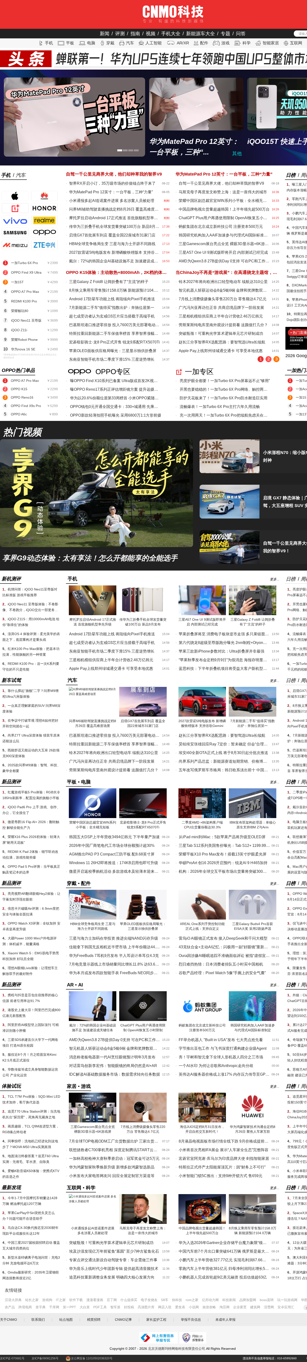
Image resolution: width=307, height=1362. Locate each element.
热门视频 (22, 432)
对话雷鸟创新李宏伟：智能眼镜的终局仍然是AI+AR (113, 1066)
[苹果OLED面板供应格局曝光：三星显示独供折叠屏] (143, 918)
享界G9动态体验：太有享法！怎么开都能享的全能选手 (89, 558)
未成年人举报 (225, 1319)
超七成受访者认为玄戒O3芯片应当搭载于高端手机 (112, 316)
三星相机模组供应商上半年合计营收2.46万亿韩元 (221, 316)
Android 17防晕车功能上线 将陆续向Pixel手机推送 (112, 299)
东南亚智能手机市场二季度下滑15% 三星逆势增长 (111, 359)
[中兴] (44, 245)
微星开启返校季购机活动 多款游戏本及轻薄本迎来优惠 (114, 871)
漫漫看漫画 (94, 1300)
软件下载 (76, 1300)
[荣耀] (44, 208)
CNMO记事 (123, 1319)
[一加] (15, 208)
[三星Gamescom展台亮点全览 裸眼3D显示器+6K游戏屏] (92, 1121)
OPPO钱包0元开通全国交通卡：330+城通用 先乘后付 (115, 407)
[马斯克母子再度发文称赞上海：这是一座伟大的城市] (143, 1223)
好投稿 (129, 1307)
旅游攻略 (209, 1307)
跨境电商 (25, 1307)
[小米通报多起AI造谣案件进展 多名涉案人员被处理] (92, 1201)
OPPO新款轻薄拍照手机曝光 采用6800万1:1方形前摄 (115, 415)
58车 (164, 1300)
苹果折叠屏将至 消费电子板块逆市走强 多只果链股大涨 (224, 634)
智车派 (115, 1307)
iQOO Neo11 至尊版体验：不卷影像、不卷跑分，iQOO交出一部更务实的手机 (30, 610)
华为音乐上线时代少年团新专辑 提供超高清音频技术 (113, 1269)
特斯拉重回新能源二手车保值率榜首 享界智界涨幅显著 (114, 333)
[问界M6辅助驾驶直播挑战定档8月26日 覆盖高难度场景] (92, 694)
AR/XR (183, 43)
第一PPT (69, 1307)
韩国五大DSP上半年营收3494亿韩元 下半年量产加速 (114, 837)
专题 (225, 33)
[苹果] (15, 196)
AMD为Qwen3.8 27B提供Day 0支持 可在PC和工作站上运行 (224, 261)
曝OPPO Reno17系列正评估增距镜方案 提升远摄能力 (115, 389)
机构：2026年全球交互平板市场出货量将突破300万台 (224, 871)
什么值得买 (128, 1300)
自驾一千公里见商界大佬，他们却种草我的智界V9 (221, 183)
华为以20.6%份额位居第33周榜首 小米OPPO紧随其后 (115, 398)
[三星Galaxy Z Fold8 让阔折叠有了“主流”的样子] (252, 614)
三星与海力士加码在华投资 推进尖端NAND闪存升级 (113, 938)
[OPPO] (44, 233)
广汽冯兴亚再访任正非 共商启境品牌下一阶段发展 (221, 308)
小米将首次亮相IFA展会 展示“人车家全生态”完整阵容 (223, 1150)
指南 (135, 33)
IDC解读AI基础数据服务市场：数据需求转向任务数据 (114, 1074)
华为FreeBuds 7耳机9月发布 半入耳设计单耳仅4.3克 (114, 956)
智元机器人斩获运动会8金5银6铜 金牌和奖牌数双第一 (224, 290)
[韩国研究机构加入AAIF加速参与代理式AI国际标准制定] (252, 1020)
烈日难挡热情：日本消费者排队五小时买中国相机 (221, 964)
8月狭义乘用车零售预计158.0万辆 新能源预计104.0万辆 (114, 290)
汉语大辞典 (13, 1300)
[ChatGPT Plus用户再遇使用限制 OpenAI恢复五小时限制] (143, 1020)
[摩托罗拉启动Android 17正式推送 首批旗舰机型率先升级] (92, 614)
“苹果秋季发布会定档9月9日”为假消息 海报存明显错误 (224, 660)
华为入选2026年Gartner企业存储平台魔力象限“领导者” (224, 1243)
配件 (204, 43)
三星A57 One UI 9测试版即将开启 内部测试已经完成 (223, 252)
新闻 (104, 33)
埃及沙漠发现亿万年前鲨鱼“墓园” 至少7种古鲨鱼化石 (114, 1251)
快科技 (177, 1300)
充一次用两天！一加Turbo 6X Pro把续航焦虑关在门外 (225, 415)
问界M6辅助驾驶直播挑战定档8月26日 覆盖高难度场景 (114, 209)
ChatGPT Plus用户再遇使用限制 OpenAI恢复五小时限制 (224, 218)
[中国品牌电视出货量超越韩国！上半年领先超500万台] (202, 1223)
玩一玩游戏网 (287, 1300)
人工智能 (153, 43)
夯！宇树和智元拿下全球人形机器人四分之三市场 (221, 1057)
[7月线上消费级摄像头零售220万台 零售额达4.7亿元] (143, 1121)
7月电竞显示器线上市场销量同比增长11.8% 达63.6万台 (114, 964)
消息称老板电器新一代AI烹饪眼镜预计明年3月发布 (112, 1057)
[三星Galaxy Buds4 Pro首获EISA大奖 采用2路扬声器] (252, 918)
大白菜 (85, 1307)
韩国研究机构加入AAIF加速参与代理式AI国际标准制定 (224, 235)
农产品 (10, 1307)
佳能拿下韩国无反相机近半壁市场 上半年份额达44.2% (114, 947)
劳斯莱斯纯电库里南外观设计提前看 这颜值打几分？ (223, 325)
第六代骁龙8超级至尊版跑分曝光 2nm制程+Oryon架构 (224, 643)
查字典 (40, 1307)
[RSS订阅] (14, 6)
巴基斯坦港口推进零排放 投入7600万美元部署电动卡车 (114, 325)
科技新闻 (229, 1300)
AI (80, 984)
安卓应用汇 (285, 1307)
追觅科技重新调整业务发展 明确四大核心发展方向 (111, 1277)
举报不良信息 (191, 1319)
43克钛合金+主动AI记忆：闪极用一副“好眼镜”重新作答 (224, 947)
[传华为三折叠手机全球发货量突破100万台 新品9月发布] (143, 614)
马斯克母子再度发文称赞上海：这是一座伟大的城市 (223, 192)
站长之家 (32, 1300)
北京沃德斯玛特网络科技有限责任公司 (176, 1348)
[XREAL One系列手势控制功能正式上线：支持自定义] (202, 918)
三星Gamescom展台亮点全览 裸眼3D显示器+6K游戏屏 (224, 244)
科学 (246, 43)
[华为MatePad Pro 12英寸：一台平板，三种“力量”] (74, 117)
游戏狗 (47, 1300)
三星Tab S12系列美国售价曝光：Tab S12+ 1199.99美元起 (224, 845)
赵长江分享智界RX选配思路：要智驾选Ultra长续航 (222, 342)
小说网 (194, 1307)
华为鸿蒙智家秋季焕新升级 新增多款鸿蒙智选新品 (111, 1167)
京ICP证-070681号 (12, 1358)
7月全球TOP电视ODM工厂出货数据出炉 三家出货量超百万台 (114, 1141)
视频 (150, 33)
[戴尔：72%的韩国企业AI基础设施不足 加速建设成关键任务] (92, 1020)
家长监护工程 (156, 1319)
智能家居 (271, 43)
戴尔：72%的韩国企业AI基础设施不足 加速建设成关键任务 (114, 261)
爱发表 (180, 1307)
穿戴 (110, 43)
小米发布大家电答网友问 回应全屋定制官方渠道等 (111, 1176)
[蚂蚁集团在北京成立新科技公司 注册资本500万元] (202, 1020)
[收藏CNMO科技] (23, 6)
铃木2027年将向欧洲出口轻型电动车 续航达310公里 (223, 282)
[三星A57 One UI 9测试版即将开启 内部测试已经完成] (202, 614)
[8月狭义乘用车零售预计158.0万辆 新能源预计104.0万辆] (252, 1223)
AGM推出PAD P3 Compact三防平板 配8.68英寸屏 (111, 854)
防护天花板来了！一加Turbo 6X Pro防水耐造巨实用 (223, 398)
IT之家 (61, 1300)
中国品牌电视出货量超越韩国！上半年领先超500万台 (224, 209)
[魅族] (15, 245)
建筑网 (255, 1307)
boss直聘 (267, 1300)
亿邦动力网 (210, 1300)
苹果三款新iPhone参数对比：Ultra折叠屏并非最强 (221, 651)
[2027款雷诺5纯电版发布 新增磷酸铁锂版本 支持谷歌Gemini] (202, 715)
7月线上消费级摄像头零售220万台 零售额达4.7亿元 (222, 299)
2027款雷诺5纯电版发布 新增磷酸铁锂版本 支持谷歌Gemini (114, 252)
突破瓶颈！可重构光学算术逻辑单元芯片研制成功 (221, 333)
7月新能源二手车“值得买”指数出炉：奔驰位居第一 (111, 308)
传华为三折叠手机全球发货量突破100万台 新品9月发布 (114, 226)
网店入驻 (164, 1307)
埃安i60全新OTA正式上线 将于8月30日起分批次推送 (223, 753)
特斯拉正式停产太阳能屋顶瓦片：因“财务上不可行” (222, 1167)
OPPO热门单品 (18, 370)
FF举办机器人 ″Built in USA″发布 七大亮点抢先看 (221, 1040)
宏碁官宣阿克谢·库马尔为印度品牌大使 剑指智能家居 (224, 1158)
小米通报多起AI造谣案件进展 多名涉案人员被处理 (111, 201)
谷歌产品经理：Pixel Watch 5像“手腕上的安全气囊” (222, 973)
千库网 (54, 1307)
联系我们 (38, 1319)
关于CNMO (8, 1319)
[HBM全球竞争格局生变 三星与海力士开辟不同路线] (92, 918)
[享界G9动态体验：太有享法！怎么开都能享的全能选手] (96, 546)
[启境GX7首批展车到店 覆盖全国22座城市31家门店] (143, 715)
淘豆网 (224, 1307)
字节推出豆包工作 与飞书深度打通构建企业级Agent (222, 1048)
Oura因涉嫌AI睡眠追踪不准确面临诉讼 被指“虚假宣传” (224, 956)
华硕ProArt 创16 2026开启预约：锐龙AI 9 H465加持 (223, 863)
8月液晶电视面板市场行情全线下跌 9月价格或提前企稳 (224, 1141)
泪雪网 (269, 1307)
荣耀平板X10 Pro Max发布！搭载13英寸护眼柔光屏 (222, 854)
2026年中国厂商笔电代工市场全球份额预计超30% (111, 845)
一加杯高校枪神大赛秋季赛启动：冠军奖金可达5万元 (114, 1158)
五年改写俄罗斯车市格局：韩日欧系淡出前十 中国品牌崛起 (224, 770)
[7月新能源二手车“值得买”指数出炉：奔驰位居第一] (252, 715)
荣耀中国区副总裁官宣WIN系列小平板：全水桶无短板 (224, 201)
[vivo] (15, 220)
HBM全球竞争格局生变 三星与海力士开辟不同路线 (112, 244)
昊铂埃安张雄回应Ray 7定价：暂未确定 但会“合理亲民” (224, 744)
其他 (237, 153)
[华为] (44, 196)
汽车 (130, 43)
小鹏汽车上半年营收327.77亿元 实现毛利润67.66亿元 (224, 1260)
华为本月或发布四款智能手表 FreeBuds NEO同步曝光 (114, 973)
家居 (72, 1086)
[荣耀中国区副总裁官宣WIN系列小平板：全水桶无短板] (92, 817)
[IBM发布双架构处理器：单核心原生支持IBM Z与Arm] (252, 817)
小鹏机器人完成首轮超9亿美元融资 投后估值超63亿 (223, 1277)
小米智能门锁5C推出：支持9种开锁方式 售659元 (220, 1176)
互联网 (296, 43)
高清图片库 (146, 1307)
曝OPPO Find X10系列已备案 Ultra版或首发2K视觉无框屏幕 (115, 381)
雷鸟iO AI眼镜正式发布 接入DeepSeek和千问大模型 (223, 938)
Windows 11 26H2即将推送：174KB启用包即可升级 (113, 863)
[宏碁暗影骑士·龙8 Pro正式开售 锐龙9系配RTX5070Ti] (143, 817)
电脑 (91, 43)
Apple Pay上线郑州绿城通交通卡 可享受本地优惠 (221, 351)
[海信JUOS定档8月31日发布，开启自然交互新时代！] (202, 1121)
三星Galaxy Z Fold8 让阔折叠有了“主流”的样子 (108, 282)
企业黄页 (240, 1307)
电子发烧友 (149, 1300)
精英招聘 (93, 1319)
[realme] (44, 220)
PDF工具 (100, 1307)
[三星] (15, 233)
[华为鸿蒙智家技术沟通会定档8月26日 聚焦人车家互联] (252, 1121)
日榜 (290, 175)
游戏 (225, 43)
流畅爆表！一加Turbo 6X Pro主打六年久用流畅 (220, 407)
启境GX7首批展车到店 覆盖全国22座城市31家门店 (112, 235)
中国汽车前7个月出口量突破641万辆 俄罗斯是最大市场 (224, 1251)
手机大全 (170, 33)
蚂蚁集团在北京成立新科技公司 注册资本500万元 (221, 226)
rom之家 (192, 1300)
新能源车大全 (200, 33)
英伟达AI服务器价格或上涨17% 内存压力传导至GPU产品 (224, 1074)
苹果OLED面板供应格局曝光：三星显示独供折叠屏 (112, 351)
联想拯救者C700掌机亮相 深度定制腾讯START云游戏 (114, 1150)
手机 (49, 43)
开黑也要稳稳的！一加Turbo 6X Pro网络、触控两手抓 (225, 389)
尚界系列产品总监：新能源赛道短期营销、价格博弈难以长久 (224, 761)
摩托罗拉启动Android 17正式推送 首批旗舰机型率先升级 (114, 218)
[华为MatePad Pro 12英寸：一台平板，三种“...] (196, 104)
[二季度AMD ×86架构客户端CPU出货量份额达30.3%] (202, 817)
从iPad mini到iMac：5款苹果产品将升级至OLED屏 (222, 837)
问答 (241, 33)
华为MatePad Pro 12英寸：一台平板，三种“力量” (111, 192)
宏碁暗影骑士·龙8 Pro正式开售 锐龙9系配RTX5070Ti (114, 342)
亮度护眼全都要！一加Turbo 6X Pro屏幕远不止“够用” (225, 381)
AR (70, 984)
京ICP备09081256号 (45, 1358)
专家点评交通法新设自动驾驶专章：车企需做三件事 (113, 1260)
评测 (120, 33)
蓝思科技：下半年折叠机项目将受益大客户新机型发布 (224, 668)
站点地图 (66, 1319)
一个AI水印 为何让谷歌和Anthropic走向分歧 (216, 1066)
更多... (274, 579)
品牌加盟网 (247, 1300)
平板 (70, 43)
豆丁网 (112, 1300)
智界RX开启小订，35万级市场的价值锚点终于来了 (112, 183)
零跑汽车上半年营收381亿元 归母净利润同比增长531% (224, 1269)
